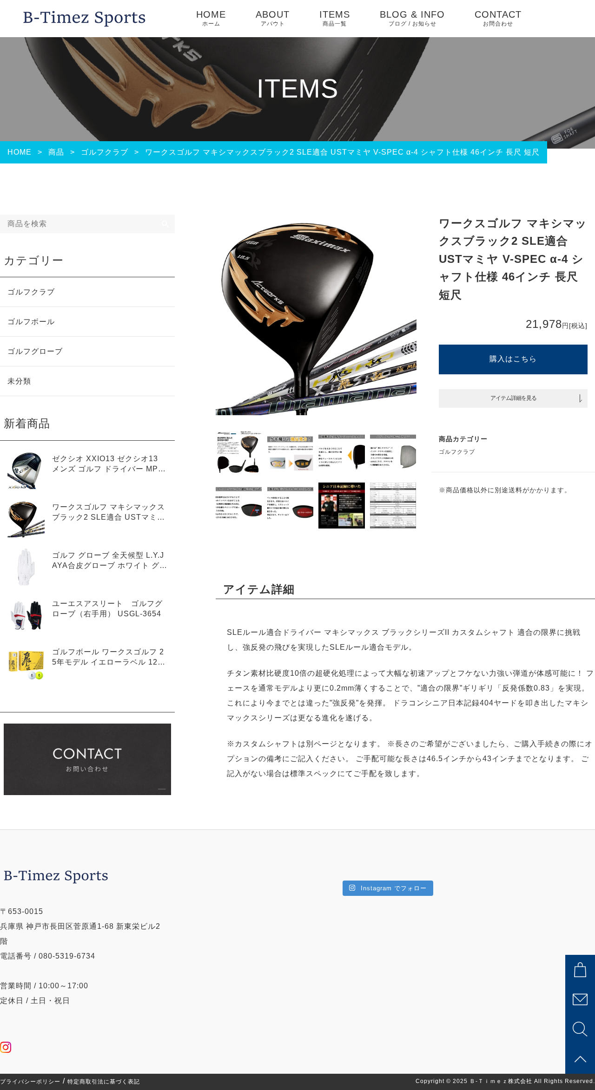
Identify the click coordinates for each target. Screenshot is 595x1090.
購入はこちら (513, 359)
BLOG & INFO (412, 18)
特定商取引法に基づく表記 (103, 1081)
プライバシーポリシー (30, 1081)
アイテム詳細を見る (513, 398)
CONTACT (498, 18)
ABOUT (273, 18)
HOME (211, 18)
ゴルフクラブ (457, 452)
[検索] (165, 224)
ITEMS (334, 18)
